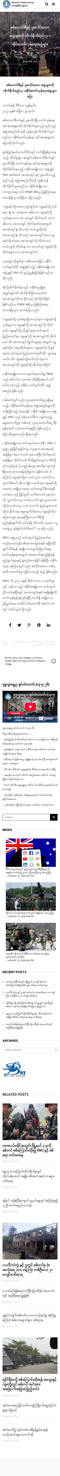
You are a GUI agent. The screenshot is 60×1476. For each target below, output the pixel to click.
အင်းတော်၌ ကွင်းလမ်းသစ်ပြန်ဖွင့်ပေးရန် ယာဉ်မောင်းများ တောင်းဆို (25, 1432)
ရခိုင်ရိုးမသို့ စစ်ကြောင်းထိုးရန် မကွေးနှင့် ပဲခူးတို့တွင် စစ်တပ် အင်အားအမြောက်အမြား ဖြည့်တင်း (29, 1005)
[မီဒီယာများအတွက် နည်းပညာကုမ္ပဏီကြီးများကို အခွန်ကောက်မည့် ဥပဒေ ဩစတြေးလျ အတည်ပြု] (31, 853)
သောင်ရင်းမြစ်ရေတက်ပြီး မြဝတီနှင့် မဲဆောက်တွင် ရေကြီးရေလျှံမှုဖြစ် (29, 1026)
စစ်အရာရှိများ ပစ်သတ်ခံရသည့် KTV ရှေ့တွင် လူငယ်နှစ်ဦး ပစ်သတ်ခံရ (34, 643)
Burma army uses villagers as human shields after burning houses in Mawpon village (25, 661)
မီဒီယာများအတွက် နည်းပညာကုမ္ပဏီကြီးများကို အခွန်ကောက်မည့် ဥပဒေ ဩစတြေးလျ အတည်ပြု (28, 871)
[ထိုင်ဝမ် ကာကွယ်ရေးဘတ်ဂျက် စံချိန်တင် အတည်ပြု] (31, 896)
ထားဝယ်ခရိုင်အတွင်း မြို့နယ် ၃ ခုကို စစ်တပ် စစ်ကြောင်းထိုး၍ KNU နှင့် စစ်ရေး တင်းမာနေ (27, 983)
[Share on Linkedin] (48, 625)
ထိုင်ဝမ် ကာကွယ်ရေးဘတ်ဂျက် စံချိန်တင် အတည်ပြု (30, 913)
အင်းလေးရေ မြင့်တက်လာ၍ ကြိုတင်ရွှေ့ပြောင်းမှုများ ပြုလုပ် (29, 1408)
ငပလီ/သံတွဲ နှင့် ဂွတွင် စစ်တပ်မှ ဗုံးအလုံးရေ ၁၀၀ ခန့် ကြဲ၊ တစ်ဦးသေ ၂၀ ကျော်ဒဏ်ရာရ (30, 994)
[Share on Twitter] (19, 625)
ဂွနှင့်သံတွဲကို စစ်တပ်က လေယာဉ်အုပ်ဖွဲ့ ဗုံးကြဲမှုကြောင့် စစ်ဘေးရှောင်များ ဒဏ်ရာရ (29, 1318)
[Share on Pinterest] (39, 625)
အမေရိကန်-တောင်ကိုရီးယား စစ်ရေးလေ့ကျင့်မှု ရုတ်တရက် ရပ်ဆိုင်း (27, 955)
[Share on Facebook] (10, 625)
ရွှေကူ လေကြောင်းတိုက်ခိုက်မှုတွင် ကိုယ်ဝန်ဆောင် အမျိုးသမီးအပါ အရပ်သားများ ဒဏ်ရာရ (29, 1015)
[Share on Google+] (29, 625)
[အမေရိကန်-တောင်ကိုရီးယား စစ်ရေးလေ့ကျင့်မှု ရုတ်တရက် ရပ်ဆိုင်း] (31, 937)
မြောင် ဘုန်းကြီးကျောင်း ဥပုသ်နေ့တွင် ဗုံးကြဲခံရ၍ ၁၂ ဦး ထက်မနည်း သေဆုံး (29, 1203)
